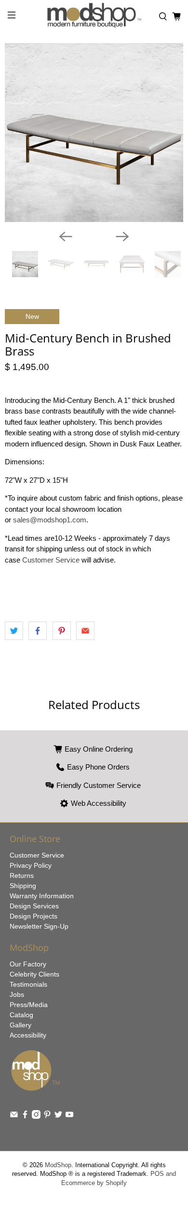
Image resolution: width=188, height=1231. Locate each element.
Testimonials (28, 984)
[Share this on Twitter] (14, 631)
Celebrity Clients (34, 974)
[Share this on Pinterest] (62, 631)
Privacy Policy (31, 865)
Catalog (21, 1015)
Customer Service (51, 560)
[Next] (122, 236)
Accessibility (28, 1035)
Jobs (17, 994)
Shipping (23, 886)
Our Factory (28, 964)
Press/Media (29, 1005)
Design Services (34, 906)
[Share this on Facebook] (37, 631)
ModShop (58, 1165)
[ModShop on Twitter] (58, 1116)
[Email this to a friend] (85, 631)
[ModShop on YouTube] (69, 1116)
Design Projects (33, 916)
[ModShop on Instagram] (36, 1116)
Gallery (20, 1025)
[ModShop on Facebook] (25, 1116)
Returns (22, 875)
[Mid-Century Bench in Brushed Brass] (94, 132)
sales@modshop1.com (49, 520)
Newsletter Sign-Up (39, 926)
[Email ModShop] (14, 1116)
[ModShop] (94, 16)
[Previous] (65, 236)
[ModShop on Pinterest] (47, 1116)
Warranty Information (42, 896)
